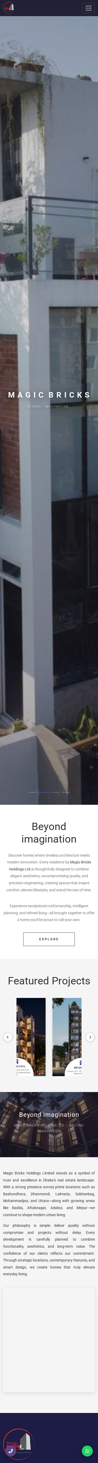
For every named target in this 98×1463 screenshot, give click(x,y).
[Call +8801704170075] (10, 1451)
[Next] (90, 1037)
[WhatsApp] (87, 1451)
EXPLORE (49, 939)
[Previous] (8, 1037)
